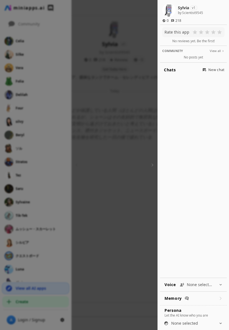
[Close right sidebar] (151, 165)
